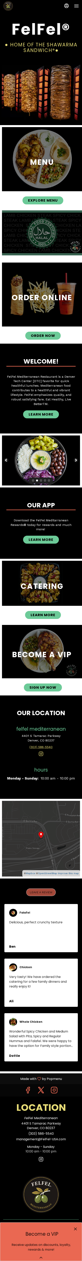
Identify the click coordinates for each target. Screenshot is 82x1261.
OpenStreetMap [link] (47, 873)
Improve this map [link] (68, 873)
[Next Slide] (76, 460)
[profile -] (66, 5)
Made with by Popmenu (32, 1078)
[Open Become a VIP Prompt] (41, 1257)
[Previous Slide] (6, 460)
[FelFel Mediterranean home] (21, 6)
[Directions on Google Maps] (41, 838)
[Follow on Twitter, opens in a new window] (41, 1091)
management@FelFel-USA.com (41, 1139)
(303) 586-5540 (41, 1134)
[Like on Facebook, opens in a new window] (27, 1091)
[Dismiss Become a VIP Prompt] (75, 1229)
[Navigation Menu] (76, 6)
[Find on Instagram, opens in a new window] (41, 755)
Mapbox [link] (30, 873)
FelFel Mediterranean (41, 1194)
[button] (41, 892)
